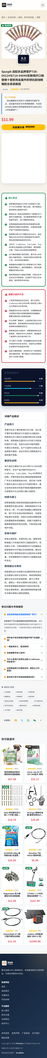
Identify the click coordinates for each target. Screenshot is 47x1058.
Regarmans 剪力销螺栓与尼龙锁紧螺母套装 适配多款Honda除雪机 (12, 897)
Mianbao (20, 1043)
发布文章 (5, 1014)
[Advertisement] (23, 158)
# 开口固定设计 (38, 701)
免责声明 (15, 1033)
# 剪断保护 (31, 696)
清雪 (38, 17)
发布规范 (5, 1033)
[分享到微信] (34, 720)
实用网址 (5, 1019)
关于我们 (36, 1033)
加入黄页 (5, 1010)
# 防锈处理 (31, 692)
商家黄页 (5, 990)
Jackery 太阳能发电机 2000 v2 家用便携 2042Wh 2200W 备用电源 (35, 937)
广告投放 (26, 1033)
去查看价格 (18, 127)
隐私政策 (5, 1037)
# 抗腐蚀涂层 (36, 705)
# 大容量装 (6, 692)
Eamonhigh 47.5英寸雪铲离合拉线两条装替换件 (11, 936)
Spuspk (5, 89)
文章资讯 (5, 995)
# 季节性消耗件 (8, 705)
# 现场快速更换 (23, 701)
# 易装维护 (19, 696)
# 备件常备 (19, 710)
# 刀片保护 (6, 710)
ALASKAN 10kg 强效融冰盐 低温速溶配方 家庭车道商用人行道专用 (12, 856)
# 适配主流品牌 (8, 701)
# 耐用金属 (19, 692)
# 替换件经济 (22, 705)
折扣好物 (12, 17)
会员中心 (5, 1023)
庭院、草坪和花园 (26, 17)
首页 (3, 17)
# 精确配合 (6, 696)
